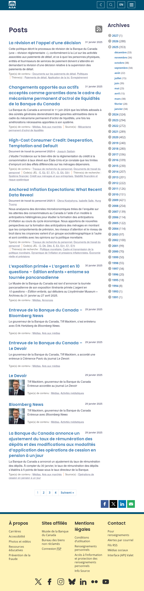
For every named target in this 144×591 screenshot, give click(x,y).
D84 (49, 245)
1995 (115, 280)
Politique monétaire (50, 249)
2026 (115, 41)
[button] (105, 504)
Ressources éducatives (16, 548)
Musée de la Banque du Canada (55, 533)
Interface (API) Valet (120, 555)
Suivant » (67, 492)
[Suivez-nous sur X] (38, 584)
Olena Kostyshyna (67, 200)
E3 (57, 245)
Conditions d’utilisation (82, 539)
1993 (115, 291)
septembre (121, 67)
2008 (115, 206)
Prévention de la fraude (19, 557)
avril (117, 93)
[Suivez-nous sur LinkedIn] (83, 584)
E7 (48, 172)
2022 (115, 126)
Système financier (18, 176)
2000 (115, 251)
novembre (120, 57)
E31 (62, 245)
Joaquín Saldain (66, 151)
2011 (115, 189)
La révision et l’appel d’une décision (45, 43)
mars (117, 98)
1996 (115, 274)
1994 (115, 286)
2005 (115, 223)
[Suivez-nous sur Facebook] (49, 584)
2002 (115, 240)
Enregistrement (79, 77)
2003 (115, 234)
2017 (115, 154)
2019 (115, 143)
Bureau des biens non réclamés (53, 542)
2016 (115, 160)
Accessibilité (17, 536)
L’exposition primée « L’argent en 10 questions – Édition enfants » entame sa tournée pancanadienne (49, 272)
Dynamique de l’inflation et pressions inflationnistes (59, 252)
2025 (115, 47)
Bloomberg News (26, 404)
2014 (115, 172)
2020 (115, 137)
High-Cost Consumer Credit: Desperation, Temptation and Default (51, 143)
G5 (62, 172)
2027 (115, 36)
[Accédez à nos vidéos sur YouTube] (105, 584)
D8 (44, 245)
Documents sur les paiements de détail (54, 73)
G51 (67, 172)
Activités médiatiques (72, 393)
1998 (115, 263)
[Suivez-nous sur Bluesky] (72, 584)
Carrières (15, 531)
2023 (115, 120)
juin (116, 83)
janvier (118, 109)
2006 (115, 217)
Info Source (82, 571)
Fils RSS (112, 545)
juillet (117, 78)
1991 (115, 297)
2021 (115, 132)
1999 (115, 257)
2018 (115, 149)
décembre (120, 52)
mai (116, 88)
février (118, 103)
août (117, 73)
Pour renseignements (118, 533)
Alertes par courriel (120, 540)
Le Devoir (18, 375)
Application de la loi (58, 77)
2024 (115, 114)
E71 (53, 172)
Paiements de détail (36, 77)
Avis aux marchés (52, 126)
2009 (115, 200)
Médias (36, 126)
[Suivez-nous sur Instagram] (61, 584)
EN (121, 4)
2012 (115, 183)
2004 (115, 229)
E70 (73, 245)
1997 (115, 269)
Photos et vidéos (20, 541)
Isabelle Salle (86, 200)
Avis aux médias (51, 333)
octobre (119, 62)
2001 (115, 246)
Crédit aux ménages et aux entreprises (51, 176)
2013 (115, 177)
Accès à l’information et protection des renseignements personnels (88, 560)
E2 (43, 172)
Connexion (51, 549)
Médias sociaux (118, 550)
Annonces (47, 300)
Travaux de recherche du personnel (52, 169)
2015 (115, 166)
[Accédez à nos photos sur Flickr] (94, 584)
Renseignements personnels (86, 548)
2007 (115, 212)
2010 (115, 194)
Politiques (82, 73)
